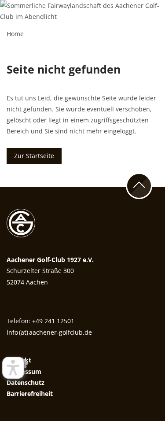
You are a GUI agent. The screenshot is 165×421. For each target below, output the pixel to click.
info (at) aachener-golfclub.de (49, 332)
